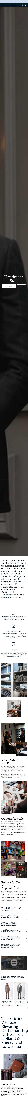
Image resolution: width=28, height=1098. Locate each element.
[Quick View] (11, 998)
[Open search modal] (22, 5)
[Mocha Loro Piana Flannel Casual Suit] (7, 991)
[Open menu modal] (2, 5)
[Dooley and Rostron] (14, 5)
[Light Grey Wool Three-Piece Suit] (19, 991)
